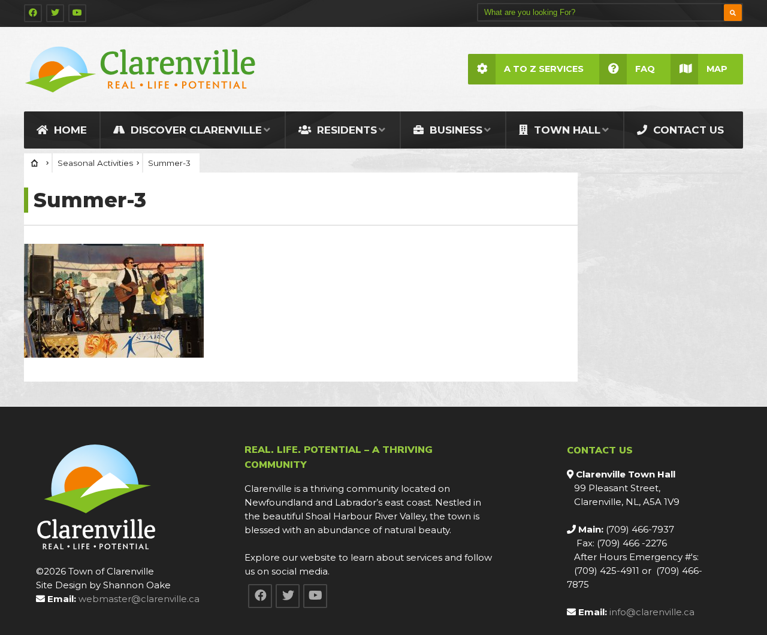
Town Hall (565, 130)
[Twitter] (55, 13)
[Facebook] (33, 13)
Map (716, 69)
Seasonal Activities (95, 163)
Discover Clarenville (195, 130)
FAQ (645, 69)
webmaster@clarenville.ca (139, 598)
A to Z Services (544, 69)
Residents (345, 130)
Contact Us (687, 130)
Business (454, 130)
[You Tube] (77, 13)
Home (69, 130)
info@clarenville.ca (651, 612)
